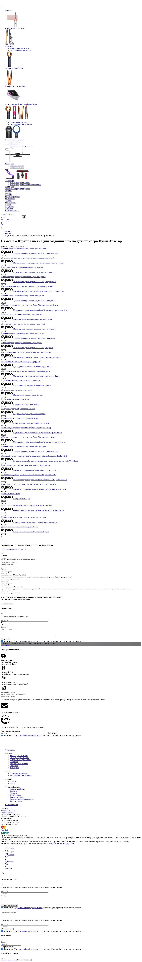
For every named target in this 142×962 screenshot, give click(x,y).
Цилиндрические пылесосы (20, 50)
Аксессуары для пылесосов (20, 183)
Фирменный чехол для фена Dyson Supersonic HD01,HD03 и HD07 (38, 510)
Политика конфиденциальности (22, 799)
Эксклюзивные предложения (21, 124)
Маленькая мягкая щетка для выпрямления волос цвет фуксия (36, 376)
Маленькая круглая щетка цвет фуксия (27, 395)
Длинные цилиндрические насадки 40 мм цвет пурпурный (35, 253)
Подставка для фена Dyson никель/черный (29, 414)
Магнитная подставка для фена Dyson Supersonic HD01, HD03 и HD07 (40, 480)
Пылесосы (9, 46)
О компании (10, 199)
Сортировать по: (7, 565)
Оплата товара (10, 203)
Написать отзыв (7, 604)
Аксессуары (9, 181)
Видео (12, 783)
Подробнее (5, 645)
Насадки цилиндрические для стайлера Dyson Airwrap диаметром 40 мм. (40, 310)
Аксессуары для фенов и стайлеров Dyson (21, 104)
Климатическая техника (14, 140)
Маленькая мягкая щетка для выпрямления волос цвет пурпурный (38, 291)
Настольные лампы (17, 166)
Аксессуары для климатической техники (25, 185)
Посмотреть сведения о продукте (13, 549)
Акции (8, 120)
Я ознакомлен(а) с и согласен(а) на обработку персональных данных (42, 735)
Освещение (9, 164)
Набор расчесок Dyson (21, 499)
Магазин (8, 10)
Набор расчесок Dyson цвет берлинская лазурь (31, 423)
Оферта (52, 844)
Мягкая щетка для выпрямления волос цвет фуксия (32, 319)
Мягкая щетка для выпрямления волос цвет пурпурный (34, 329)
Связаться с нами (11, 805)
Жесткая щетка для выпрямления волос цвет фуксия (33, 348)
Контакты (9, 209)
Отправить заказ (7, 947)
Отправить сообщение (9, 905)
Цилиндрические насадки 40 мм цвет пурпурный (32, 367)
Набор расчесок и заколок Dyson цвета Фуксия (31, 532)
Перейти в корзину (8, 960)
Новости (8, 195)
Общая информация (12, 197)
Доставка (8, 201)
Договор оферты (16, 801)
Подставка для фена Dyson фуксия (26, 404)
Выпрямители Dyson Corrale (16, 86)
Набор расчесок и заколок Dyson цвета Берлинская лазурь (35, 522)
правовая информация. (65, 844)
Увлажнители (15, 144)
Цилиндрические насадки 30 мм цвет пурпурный (32, 385)
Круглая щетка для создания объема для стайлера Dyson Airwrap (37, 433)
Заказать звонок (7, 929)
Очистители (14, 142)
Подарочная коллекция (18, 122)
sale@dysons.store (7, 812)
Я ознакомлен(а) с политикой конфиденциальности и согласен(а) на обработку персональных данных (42, 641)
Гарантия (8, 191)
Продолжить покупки (24, 960)
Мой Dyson (9, 187)
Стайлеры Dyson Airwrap (14, 28)
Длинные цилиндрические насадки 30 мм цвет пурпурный (35, 451)
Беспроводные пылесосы (19, 48)
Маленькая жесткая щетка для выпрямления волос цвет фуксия (37, 357)
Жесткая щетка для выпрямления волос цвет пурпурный (34, 282)
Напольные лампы (17, 168)
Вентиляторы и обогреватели (21, 146)
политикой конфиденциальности (30, 735)
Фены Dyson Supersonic (14, 68)
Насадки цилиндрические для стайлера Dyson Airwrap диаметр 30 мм (39, 442)
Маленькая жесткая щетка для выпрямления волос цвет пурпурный (39, 263)
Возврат (8, 205)
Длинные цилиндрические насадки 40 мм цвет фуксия (34, 338)
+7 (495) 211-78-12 (8, 214)
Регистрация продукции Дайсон (17, 189)
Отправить (5, 639)
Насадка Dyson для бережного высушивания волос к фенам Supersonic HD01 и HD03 (45, 461)
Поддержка (9, 207)
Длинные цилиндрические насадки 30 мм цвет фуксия (34, 301)
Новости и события (17, 789)
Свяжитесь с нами (12, 211)
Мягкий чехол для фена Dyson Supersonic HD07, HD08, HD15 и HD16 (39, 489)
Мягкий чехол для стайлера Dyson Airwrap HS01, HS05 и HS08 (37, 470)
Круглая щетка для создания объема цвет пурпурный (33, 272)
